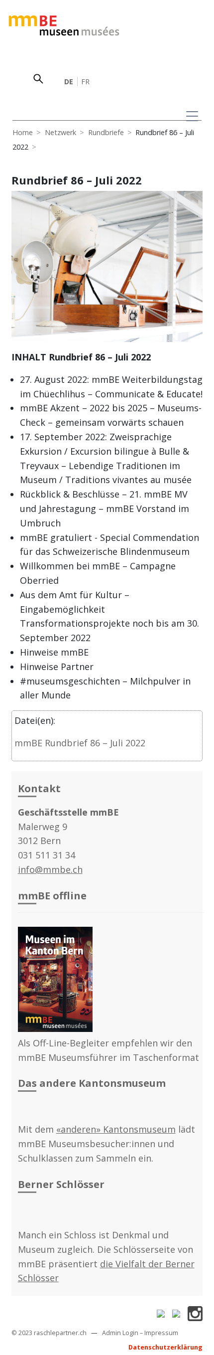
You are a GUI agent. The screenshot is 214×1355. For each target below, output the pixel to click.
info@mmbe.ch (50, 869)
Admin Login (120, 1333)
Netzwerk (60, 132)
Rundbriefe (106, 132)
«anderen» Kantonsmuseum (116, 1129)
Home (22, 132)
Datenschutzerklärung (165, 1347)
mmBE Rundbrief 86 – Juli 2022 (79, 743)
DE (68, 81)
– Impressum (159, 1333)
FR (85, 81)
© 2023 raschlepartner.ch (49, 1333)
